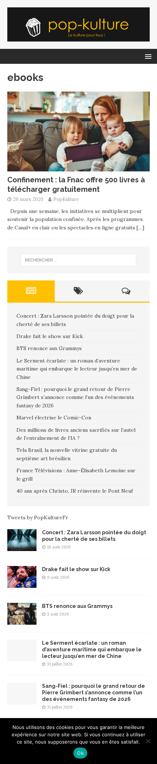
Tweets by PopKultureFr (37, 517)
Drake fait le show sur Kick (49, 336)
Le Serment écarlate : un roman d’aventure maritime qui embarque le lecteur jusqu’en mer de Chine (76, 368)
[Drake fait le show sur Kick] (22, 583)
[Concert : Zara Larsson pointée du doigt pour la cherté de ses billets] (22, 546)
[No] (148, 741)
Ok (80, 753)
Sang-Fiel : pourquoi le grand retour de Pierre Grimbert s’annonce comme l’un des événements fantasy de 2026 (75, 397)
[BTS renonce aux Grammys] (22, 620)
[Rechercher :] (79, 260)
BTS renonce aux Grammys (49, 348)
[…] (140, 227)
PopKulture (66, 199)
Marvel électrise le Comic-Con (53, 417)
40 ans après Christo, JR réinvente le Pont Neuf (74, 491)
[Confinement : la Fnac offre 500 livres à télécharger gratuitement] (78, 167)
